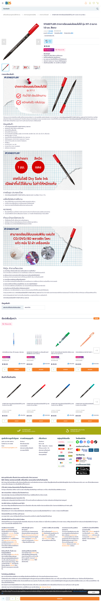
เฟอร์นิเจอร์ (34, 553)
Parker (23, 539)
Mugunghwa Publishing (10, 540)
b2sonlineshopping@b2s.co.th (9, 448)
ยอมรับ (93, 592)
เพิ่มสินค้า (16, 369)
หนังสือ (6, 530)
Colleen (46, 535)
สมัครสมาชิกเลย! (46, 587)
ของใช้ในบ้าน (91, 531)
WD (10, 563)
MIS (10, 538)
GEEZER (12, 565)
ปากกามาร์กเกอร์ (44, 15)
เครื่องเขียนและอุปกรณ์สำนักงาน (11, 15)
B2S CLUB (41, 444)
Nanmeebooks (15, 544)
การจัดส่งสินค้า (23, 446)
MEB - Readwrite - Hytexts (46, 446)
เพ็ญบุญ (13, 537)
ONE (36, 558)
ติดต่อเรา (22, 441)
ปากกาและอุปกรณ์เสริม (30, 15)
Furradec (32, 560)
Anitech (92, 533)
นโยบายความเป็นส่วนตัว (44, 450)
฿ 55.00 (47, 46)
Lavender (11, 533)
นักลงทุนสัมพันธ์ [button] (42, 454)
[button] (4, 42)
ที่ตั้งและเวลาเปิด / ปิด (44, 448)
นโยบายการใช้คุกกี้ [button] (43, 452)
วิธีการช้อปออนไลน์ (24, 444)
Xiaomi (90, 535)
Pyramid (44, 537)
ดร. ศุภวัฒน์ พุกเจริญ (12, 535)
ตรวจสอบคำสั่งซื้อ (24, 450)
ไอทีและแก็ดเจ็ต (15, 555)
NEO (17, 560)
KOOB (15, 542)
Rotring (33, 539)
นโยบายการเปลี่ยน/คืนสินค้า (26, 448)
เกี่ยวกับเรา (41, 441)
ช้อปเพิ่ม (96, 318)
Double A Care (93, 537)
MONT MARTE (47, 539)
